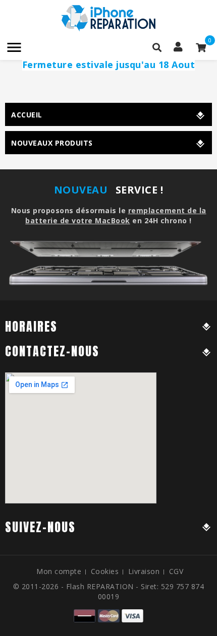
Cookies (105, 571)
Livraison (144, 571)
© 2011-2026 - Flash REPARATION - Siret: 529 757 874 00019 (108, 591)
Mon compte (58, 571)
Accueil (26, 114)
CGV (176, 571)
